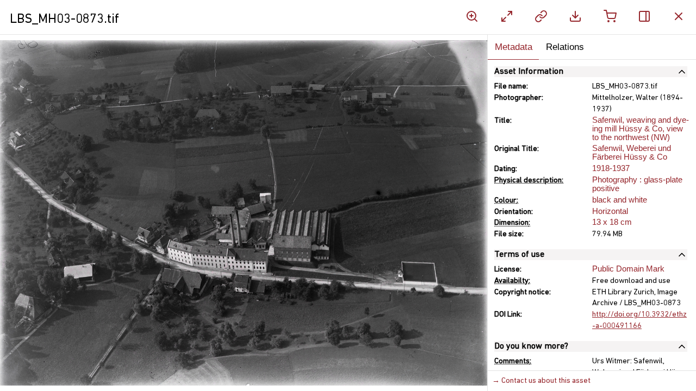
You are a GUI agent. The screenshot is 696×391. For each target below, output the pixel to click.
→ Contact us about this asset (541, 381)
